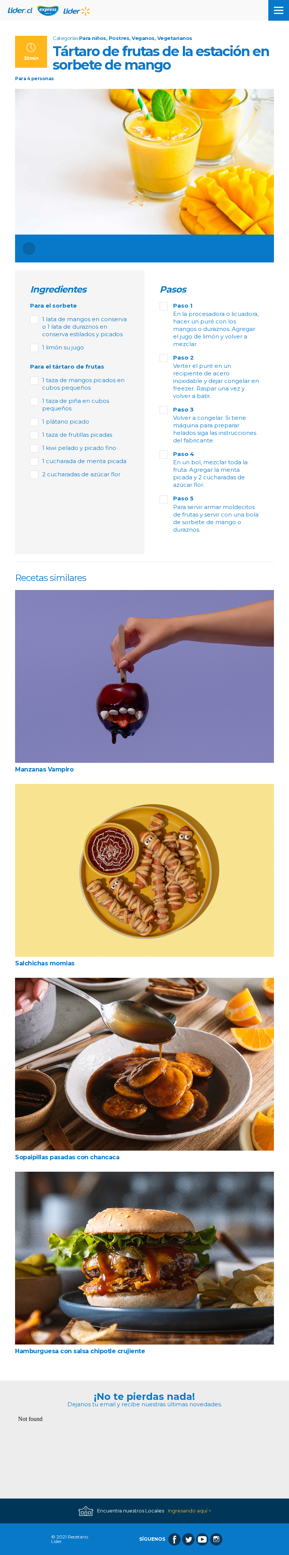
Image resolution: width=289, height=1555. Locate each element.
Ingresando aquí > (189, 1510)
